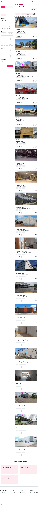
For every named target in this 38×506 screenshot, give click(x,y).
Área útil (2, 31)
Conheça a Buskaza (13, 492)
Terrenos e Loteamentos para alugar (7, 480)
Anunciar (25, 1)
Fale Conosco (12, 493)
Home (15, 4)
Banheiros (2, 42)
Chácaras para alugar (5, 479)
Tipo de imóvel (3, 18)
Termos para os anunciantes (34, 492)
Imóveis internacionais (3, 493)
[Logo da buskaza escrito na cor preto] (3, 504)
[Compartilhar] (33, 36)
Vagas (2, 48)
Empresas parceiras (22, 493)
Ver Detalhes (19, 36)
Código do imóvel (3, 59)
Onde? (2, 10)
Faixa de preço (3, 24)
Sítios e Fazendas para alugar (6, 478)
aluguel (18, 4)
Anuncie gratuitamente (23, 492)
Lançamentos (21, 1)
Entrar (34, 1)
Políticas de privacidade (33, 493)
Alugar (16, 1)
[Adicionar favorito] (36, 36)
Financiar (1, 496)
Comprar (13, 1)
